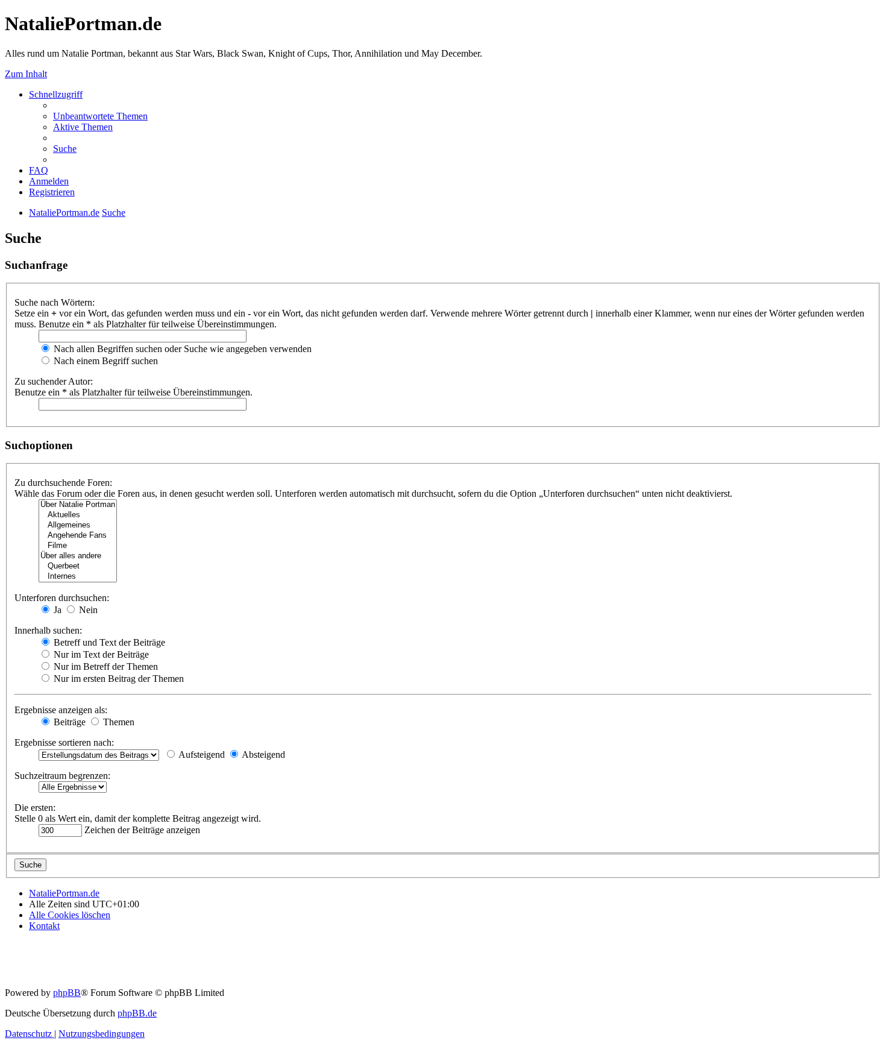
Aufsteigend (201, 754)
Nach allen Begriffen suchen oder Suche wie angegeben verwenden (181, 349)
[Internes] (77, 577)
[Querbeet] (77, 566)
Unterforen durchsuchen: (61, 598)
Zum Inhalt (26, 74)
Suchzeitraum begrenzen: (62, 775)
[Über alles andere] (77, 556)
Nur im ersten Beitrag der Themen (117, 678)
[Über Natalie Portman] (77, 505)
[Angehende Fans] (77, 536)
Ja (56, 610)
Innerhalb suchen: (48, 630)
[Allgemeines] (77, 525)
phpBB (67, 993)
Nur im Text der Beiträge (100, 654)
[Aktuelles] (77, 515)
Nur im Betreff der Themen (104, 666)
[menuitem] (100, 116)
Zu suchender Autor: (53, 381)
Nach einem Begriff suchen (104, 361)
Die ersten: (34, 807)
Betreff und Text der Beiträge (108, 642)
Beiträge (68, 722)
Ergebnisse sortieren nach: (64, 742)
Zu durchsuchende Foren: (63, 482)
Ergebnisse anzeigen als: (60, 710)
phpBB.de (137, 1013)
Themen (117, 722)
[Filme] (77, 546)
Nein (87, 610)
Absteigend (262, 754)
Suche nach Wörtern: (54, 302)
